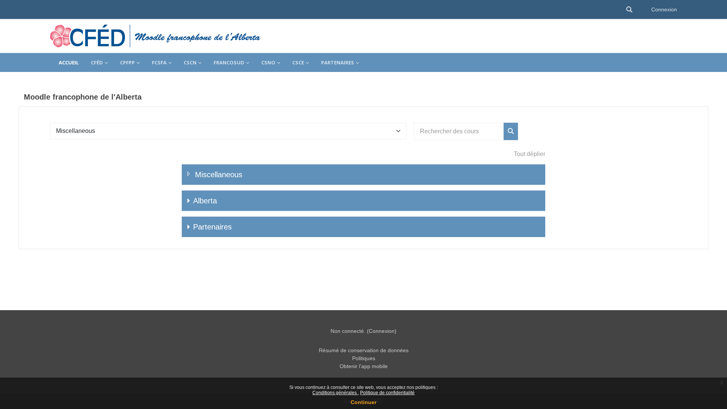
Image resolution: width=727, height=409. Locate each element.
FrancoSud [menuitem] (229, 62)
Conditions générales (335, 392)
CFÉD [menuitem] (97, 62)
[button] (629, 9)
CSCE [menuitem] (298, 62)
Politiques (363, 358)
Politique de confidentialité (387, 392)
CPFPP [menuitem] (127, 62)
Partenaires (212, 227)
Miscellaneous (218, 174)
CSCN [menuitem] (190, 62)
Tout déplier (529, 154)
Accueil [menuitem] (69, 62)
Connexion (664, 9)
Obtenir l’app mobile (364, 366)
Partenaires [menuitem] (337, 62)
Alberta (205, 201)
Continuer (363, 402)
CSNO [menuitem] (268, 62)
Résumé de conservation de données (364, 350)
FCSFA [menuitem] (159, 62)
